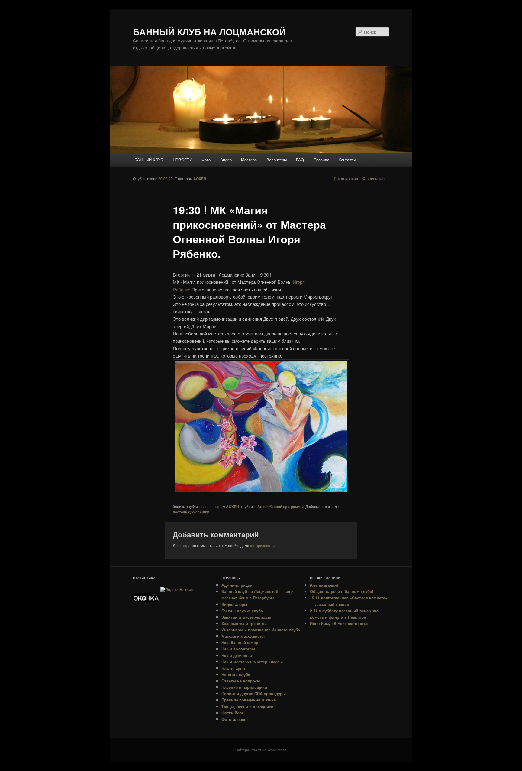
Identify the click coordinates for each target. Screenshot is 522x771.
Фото (206, 160)
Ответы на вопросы (240, 681)
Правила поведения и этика (248, 700)
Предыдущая (343, 178)
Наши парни (233, 668)
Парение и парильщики (244, 687)
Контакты (347, 160)
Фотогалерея (233, 719)
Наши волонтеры (238, 649)
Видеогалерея (235, 604)
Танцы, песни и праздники (247, 706)
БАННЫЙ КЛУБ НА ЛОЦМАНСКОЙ (209, 31)
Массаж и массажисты (243, 636)
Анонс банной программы (280, 506)
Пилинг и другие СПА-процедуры (253, 693)
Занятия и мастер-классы (246, 617)
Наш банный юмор (239, 642)
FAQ (300, 160)
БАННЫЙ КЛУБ (148, 160)
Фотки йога (232, 713)
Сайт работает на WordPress (261, 750)
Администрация (237, 585)
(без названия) (324, 585)
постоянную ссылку (191, 512)
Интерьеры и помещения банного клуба (260, 630)
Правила (321, 160)
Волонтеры (276, 160)
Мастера (249, 160)
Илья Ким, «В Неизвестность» (339, 623)
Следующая (375, 178)
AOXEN (199, 178)
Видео (226, 160)
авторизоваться (264, 545)
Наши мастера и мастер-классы (252, 662)
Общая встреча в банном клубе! (341, 591)
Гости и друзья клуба (242, 611)
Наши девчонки (236, 655)
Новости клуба (235, 674)
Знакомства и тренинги (244, 623)
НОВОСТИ (182, 160)
